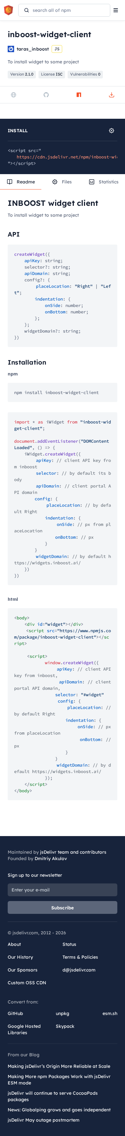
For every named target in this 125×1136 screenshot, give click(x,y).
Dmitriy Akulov (51, 858)
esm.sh (110, 1013)
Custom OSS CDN (27, 983)
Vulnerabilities (85, 74)
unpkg (62, 1013)
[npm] (79, 95)
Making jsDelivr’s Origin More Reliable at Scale (59, 1066)
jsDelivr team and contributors (73, 852)
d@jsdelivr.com (79, 970)
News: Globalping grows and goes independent (59, 1110)
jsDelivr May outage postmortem (43, 1120)
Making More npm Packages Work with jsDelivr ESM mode (59, 1080)
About (14, 944)
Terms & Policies (80, 957)
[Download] (111, 95)
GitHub (15, 1013)
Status (69, 944)
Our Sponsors (23, 970)
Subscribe (62, 908)
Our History (20, 957)
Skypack (65, 1026)
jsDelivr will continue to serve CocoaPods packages (53, 1096)
